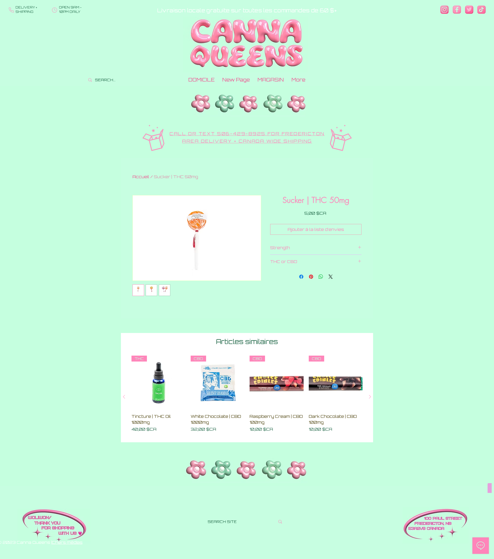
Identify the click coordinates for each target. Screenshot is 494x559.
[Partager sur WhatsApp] (321, 277)
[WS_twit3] (469, 9)
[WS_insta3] (444, 9)
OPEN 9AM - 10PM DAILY (70, 9)
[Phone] (11, 10)
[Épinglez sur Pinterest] (311, 277)
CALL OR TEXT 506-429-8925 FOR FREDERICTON (247, 133)
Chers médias (67, 542)
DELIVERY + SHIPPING (26, 9)
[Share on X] (331, 277)
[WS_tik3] (481, 9)
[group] (247, 396)
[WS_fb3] (457, 9)
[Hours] (54, 10)
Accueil (141, 176)
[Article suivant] (370, 397)
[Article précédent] (124, 397)
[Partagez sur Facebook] (301, 277)
